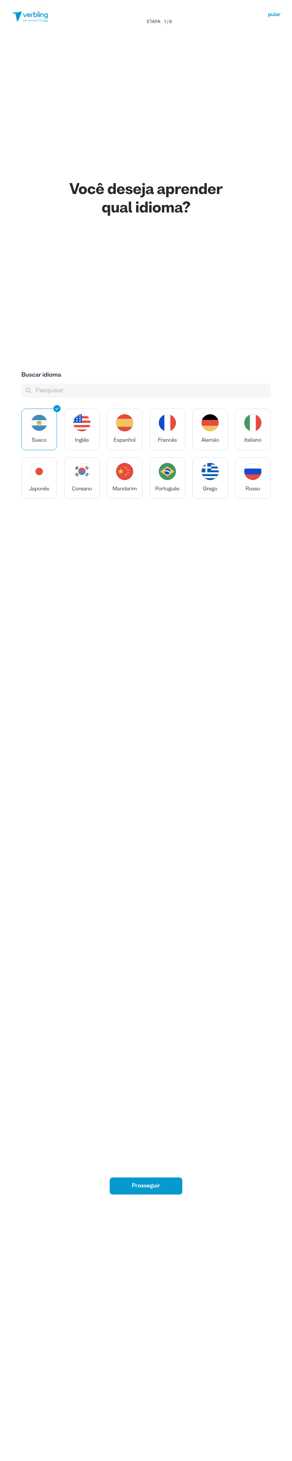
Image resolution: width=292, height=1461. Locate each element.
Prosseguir (146, 1186)
